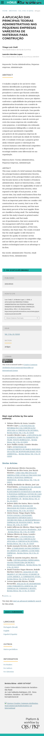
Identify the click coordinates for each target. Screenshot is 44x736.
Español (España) (10, 634)
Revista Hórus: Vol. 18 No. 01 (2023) (21, 579)
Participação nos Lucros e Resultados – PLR (24, 529)
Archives (13, 11)
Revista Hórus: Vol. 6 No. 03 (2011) (20, 510)
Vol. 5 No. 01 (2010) (25, 11)
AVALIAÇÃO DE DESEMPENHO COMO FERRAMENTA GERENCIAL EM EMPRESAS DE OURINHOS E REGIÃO (24, 586)
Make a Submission (13, 612)
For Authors (8, 668)
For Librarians (9, 672)
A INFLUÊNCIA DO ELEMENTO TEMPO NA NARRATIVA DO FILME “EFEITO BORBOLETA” (24, 437)
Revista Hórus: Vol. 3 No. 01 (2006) (21, 532)
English (6, 631)
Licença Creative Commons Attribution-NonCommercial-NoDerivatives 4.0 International (21, 705)
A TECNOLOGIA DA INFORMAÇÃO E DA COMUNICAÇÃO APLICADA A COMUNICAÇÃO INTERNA (22, 427)
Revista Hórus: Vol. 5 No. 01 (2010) (20, 433)
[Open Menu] (2, 2)
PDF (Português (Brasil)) (17, 270)
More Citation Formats (14, 318)
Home (4, 11)
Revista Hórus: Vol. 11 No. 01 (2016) (21, 591)
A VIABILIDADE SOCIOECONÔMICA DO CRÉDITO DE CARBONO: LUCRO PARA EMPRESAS (23, 550)
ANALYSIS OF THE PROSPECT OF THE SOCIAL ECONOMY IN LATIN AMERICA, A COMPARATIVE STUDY (24, 574)
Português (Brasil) (11, 627)
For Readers (8, 665)
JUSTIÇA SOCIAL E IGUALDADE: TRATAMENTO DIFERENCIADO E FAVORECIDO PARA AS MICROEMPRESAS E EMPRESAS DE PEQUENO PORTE (24, 518)
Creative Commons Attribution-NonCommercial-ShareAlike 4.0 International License (19, 368)
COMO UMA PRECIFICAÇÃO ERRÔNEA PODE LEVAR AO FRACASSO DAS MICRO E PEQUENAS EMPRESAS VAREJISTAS (24, 476)
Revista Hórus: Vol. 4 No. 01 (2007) (23, 523)
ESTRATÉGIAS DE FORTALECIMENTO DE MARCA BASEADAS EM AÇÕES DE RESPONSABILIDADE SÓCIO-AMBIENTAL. (24, 450)
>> (10, 596)
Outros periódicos (10, 649)
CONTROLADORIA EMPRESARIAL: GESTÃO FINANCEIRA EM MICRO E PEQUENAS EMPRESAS (23, 562)
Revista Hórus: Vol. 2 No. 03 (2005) (22, 441)
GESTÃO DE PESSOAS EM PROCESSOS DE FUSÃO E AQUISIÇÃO (21, 507)
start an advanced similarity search (27, 601)
